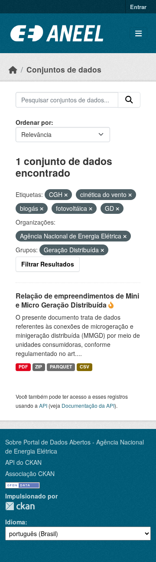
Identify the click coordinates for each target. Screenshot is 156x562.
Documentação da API (88, 405)
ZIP (38, 366)
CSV (84, 366)
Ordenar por (33, 122)
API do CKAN (23, 462)
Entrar (138, 7)
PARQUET (61, 366)
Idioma (15, 522)
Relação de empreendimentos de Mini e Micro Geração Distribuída (77, 300)
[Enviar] (129, 100)
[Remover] (66, 194)
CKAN (20, 506)
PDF (23, 366)
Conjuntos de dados (63, 69)
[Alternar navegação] (138, 33)
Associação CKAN (30, 473)
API (43, 405)
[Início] (13, 69)
